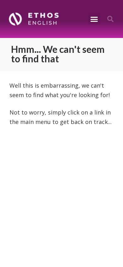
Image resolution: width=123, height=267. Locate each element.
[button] (94, 19)
